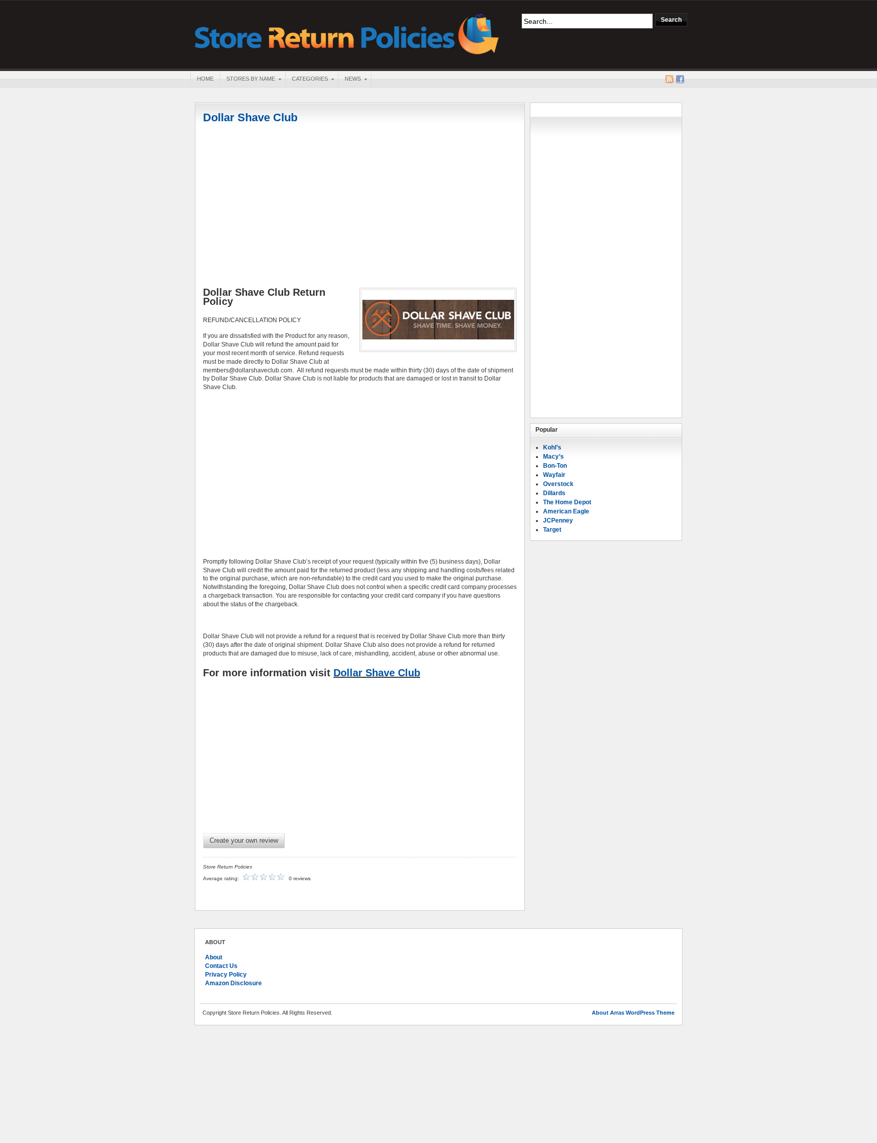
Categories (306, 80)
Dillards (554, 493)
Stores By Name (247, 80)
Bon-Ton (555, 465)
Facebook (680, 79)
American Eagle (566, 511)
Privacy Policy (226, 974)
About (213, 957)
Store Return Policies (347, 33)
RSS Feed (669, 79)
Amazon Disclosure (233, 983)
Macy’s (553, 456)
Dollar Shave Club (250, 117)
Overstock (558, 484)
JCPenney (558, 520)
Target (552, 529)
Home (205, 79)
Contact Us (221, 965)
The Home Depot (567, 502)
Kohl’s (552, 447)
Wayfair (554, 474)
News (349, 80)
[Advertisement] (360, 206)
